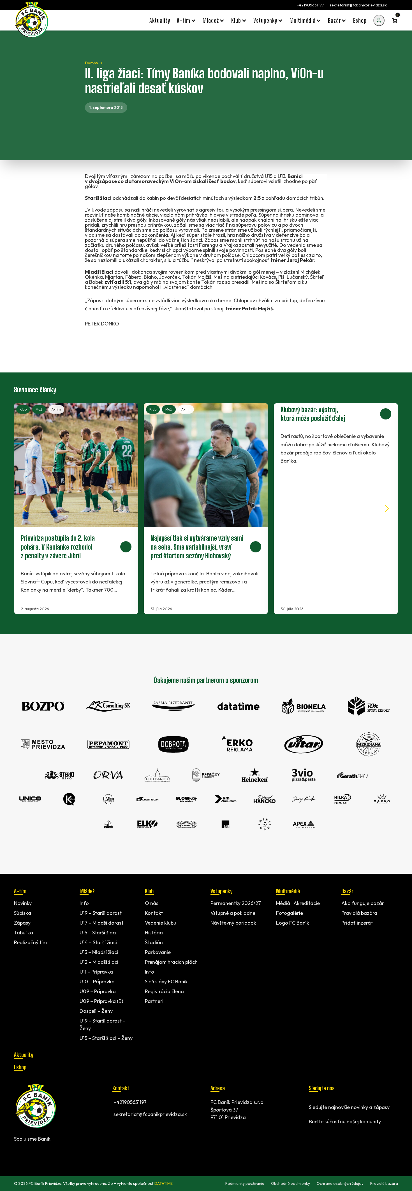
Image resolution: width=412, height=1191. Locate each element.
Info (84, 903)
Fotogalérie (289, 913)
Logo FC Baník (292, 923)
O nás (151, 903)
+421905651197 (310, 5)
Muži (39, 409)
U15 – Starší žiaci (98, 932)
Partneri (154, 1001)
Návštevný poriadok (233, 923)
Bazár (347, 891)
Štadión (154, 942)
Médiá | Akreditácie (298, 903)
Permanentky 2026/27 (235, 903)
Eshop (20, 1067)
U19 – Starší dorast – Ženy (103, 1024)
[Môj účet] (379, 20)
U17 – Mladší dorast (101, 923)
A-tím (56, 409)
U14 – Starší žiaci (98, 942)
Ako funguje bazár (362, 903)
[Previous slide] (25, 508)
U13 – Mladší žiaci (99, 952)
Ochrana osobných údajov (340, 1183)
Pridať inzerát (357, 923)
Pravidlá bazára (359, 913)
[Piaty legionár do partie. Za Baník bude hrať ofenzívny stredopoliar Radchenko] (76, 508)
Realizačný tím (30, 942)
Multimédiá (288, 891)
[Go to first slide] (387, 508)
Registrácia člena (164, 991)
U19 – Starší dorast (101, 913)
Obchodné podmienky (290, 1183)
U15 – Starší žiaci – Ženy (106, 1038)
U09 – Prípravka (98, 991)
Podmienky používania (244, 1183)
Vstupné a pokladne (232, 913)
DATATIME (163, 1183)
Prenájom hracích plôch (171, 962)
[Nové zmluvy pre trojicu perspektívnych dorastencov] (206, 508)
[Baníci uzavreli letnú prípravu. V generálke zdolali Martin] (336, 508)
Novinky (23, 903)
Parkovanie (158, 952)
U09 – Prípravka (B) (101, 1001)
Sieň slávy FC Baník (166, 981)
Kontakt (154, 913)
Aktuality (23, 1054)
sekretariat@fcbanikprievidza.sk (358, 5)
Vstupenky (221, 891)
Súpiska (22, 913)
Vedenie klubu (160, 923)
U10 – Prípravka (97, 981)
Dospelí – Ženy (96, 1011)
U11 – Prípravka (96, 972)
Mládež (87, 891)
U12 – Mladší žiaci (99, 962)
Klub (23, 409)
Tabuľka (23, 932)
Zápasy (22, 923)
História (154, 932)
